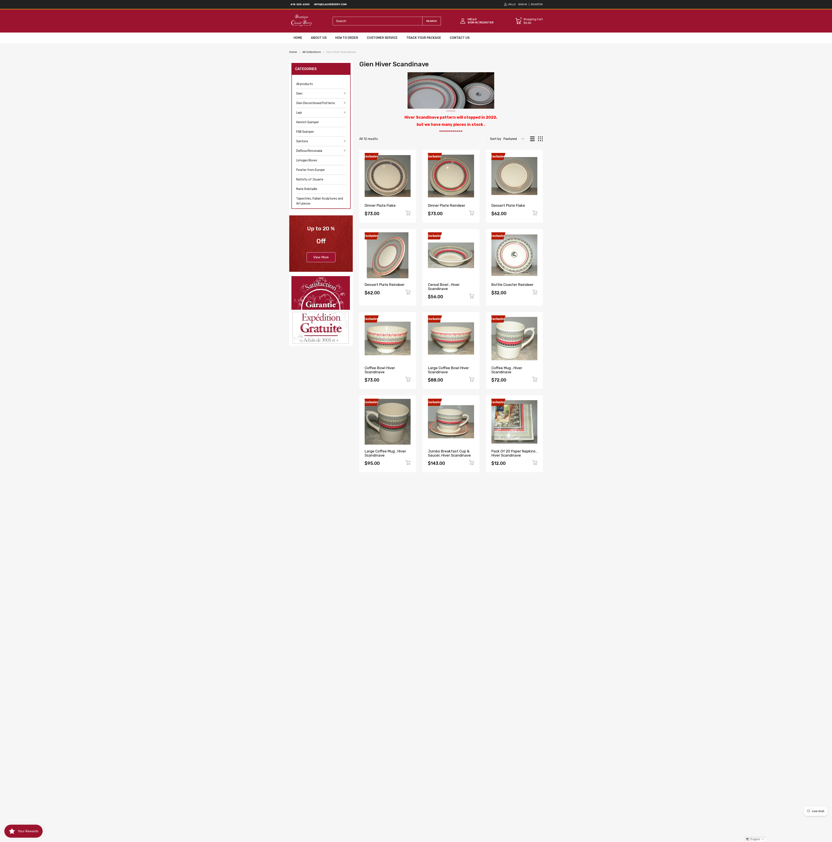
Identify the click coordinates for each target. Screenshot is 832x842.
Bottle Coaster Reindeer (512, 284)
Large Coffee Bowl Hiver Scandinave (448, 370)
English (755, 839)
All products (304, 84)
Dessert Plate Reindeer (385, 284)
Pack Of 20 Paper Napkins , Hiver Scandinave (514, 453)
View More (321, 257)
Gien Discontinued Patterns (315, 103)
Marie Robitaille (306, 189)
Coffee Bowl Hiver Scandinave (380, 370)
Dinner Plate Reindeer (446, 205)
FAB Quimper (305, 132)
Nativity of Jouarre (309, 179)
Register (537, 4)
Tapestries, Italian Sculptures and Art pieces (319, 201)
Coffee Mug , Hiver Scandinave (506, 370)
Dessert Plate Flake (508, 205)
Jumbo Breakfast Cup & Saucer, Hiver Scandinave (449, 453)
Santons (302, 141)
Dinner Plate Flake (380, 205)
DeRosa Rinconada (309, 151)
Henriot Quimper (307, 122)
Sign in (522, 4)
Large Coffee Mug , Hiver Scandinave (385, 453)
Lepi (299, 113)
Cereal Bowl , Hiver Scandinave (444, 286)
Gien (299, 93)
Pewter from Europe (310, 170)
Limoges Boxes (306, 160)
